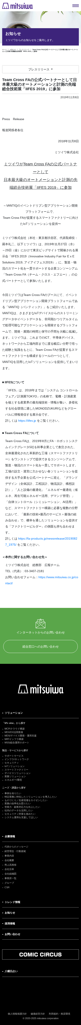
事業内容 (9, 855)
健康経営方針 (38, 1013)
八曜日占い (11, 971)
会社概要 (9, 860)
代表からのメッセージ (16, 846)
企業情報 (10, 836)
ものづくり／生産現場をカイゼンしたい (26, 800)
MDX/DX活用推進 (14, 732)
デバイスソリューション (18, 773)
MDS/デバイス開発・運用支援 (21, 735)
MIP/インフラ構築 (14, 739)
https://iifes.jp (27, 420)
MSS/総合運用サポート (17, 742)
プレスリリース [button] (39, 69)
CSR (7, 887)
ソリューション (14, 712)
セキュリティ (12, 762)
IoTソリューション (15, 766)
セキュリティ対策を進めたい (20, 814)
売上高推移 (10, 864)
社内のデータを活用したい (19, 810)
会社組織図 (10, 873)
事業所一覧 (10, 878)
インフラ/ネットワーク (17, 759)
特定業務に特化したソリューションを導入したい (31, 796)
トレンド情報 (12, 902)
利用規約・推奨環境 (59, 1013)
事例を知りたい (13, 793)
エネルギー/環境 (13, 780)
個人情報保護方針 (17, 1013)
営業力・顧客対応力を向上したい (22, 807)
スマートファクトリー (16, 769)
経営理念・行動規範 (15, 851)
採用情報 (10, 923)
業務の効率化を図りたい (18, 803)
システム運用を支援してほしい (21, 817)
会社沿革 (9, 869)
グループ (9, 882)
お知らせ (10, 912)
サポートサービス (14, 755)
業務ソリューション (15, 776)
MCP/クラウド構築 (15, 728)
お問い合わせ (12, 934)
